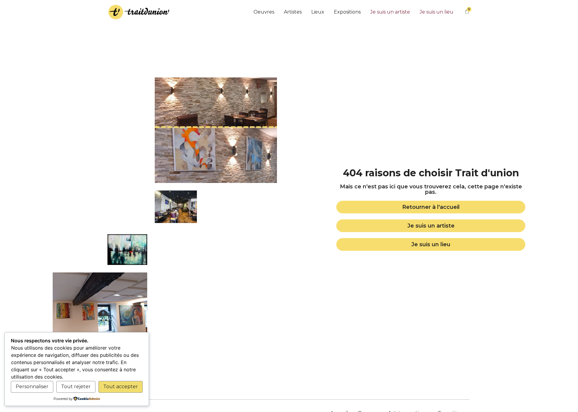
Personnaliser (32, 386)
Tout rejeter (76, 386)
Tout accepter (120, 386)
